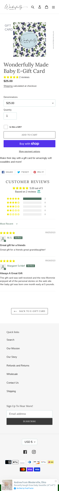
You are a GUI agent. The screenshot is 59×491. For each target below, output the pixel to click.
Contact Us (13, 382)
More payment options (29, 151)
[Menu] (53, 6)
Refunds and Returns (18, 365)
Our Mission (13, 348)
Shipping (8, 86)
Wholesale (12, 374)
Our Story (12, 356)
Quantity (8, 110)
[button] (11, 77)
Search (10, 339)
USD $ (28, 442)
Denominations (11, 97)
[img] (7, 233)
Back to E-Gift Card (32, 311)
